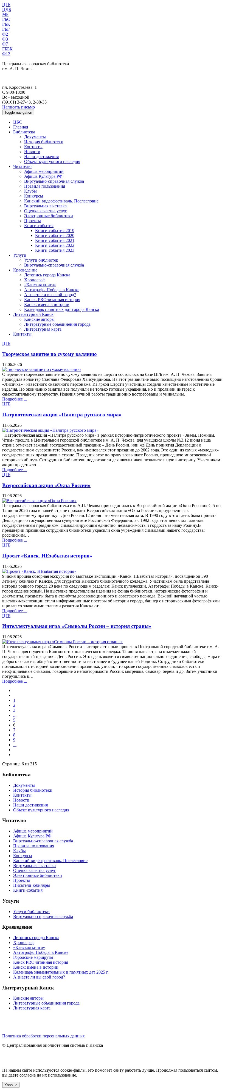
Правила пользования (44, 186)
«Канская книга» (40, 284)
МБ (5, 14)
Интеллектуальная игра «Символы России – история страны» (76, 626)
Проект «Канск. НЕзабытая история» (47, 556)
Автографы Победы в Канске (51, 289)
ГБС (6, 19)
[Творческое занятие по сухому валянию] (41, 369)
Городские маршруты (33, 957)
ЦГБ (6, 4)
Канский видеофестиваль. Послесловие (61, 201)
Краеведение (25, 270)
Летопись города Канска (47, 275)
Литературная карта (42, 329)
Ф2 (5, 34)
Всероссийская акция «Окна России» (46, 485)
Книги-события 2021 (54, 240)
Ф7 (5, 44)
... (14, 715)
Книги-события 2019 (54, 230)
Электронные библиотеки (48, 215)
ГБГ (6, 29)
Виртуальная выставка (45, 206)
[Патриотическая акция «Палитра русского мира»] (50, 430)
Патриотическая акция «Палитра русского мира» (62, 414)
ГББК (7, 49)
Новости (32, 151)
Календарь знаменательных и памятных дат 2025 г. (61, 972)
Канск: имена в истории (46, 304)
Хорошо (10, 1085)
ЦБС (17, 122)
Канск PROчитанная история (40, 962)
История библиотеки (43, 141)
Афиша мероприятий (44, 171)
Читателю (22, 166)
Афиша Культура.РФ (43, 176)
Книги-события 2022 (54, 245)
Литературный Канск (33, 314)
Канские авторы (39, 319)
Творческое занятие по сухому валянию (49, 354)
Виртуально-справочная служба (54, 181)
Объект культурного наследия (52, 161)
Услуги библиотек (41, 260)
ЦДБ (6, 9)
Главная (20, 127)
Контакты (33, 146)
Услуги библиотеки (31, 911)
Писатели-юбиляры (31, 885)
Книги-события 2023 (54, 250)
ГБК (6, 24)
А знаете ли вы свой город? (50, 294)
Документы (35, 137)
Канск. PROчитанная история (52, 299)
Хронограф (34, 279)
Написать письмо (18, 107)
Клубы (30, 191)
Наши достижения (41, 156)
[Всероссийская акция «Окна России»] (39, 500)
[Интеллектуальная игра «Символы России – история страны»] (62, 641)
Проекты (32, 220)
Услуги (19, 255)
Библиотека (24, 132)
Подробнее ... (14, 399)
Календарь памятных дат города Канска (61, 309)
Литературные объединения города (57, 324)
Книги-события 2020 (54, 235)
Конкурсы (33, 196)
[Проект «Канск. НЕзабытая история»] (39, 571)
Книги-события (39, 225)
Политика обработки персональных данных (43, 1036)
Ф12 (6, 54)
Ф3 (5, 39)
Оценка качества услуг (45, 210)
